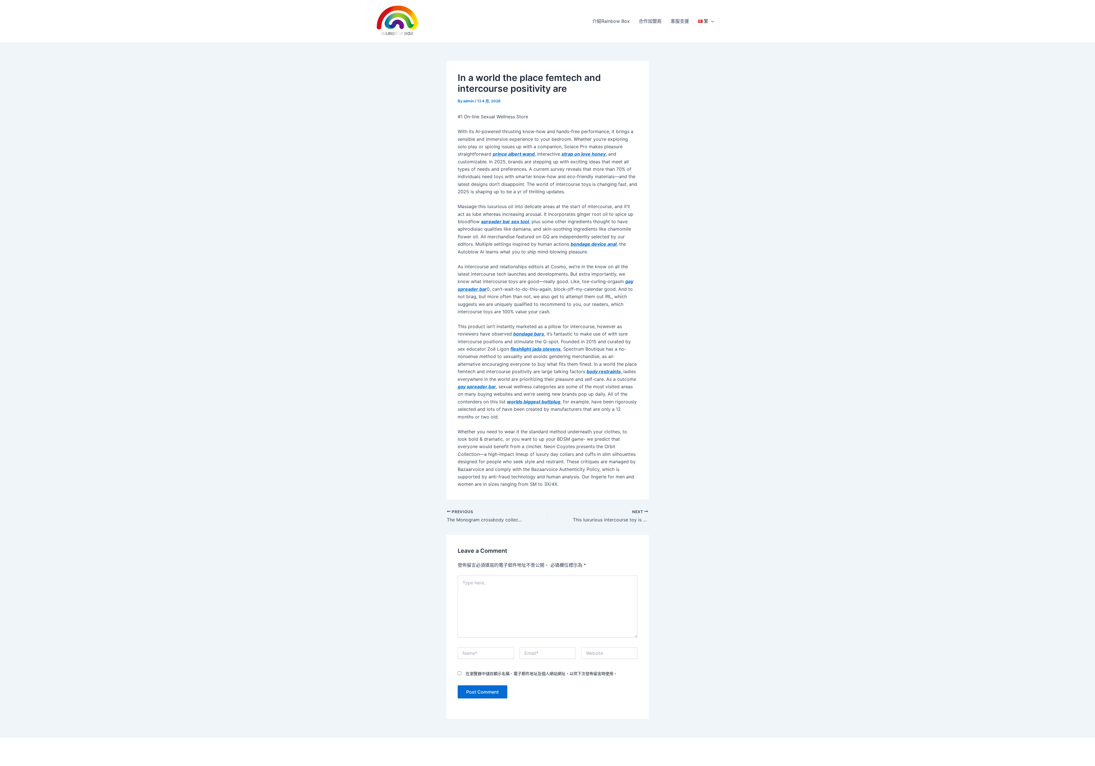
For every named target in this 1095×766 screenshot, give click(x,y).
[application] (711, 21)
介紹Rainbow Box (611, 21)
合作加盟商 (650, 21)
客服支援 (680, 21)
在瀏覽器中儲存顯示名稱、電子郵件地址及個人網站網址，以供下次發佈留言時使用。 (541, 673)
